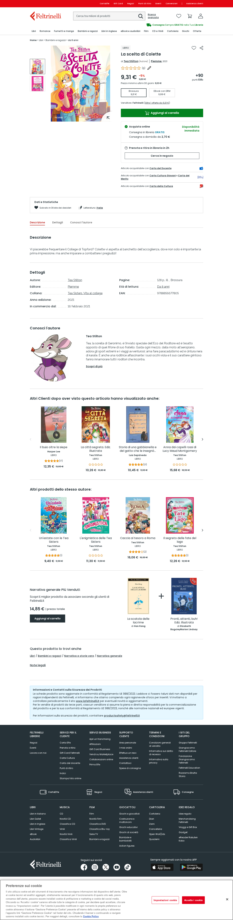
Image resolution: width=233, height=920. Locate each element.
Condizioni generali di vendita (160, 744)
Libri (32, 656)
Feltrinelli (138, 102)
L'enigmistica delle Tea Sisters (96, 540)
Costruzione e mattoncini (126, 820)
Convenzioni (171, 3)
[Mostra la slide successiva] (202, 439)
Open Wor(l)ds (157, 834)
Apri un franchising (99, 739)
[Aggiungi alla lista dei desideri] (194, 48)
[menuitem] (33, 31)
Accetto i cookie (193, 900)
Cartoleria (154, 813)
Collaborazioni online (101, 759)
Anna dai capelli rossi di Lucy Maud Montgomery (180, 449)
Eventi (158, 3)
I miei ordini (125, 747)
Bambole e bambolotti (125, 839)
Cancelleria (155, 829)
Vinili (62, 829)
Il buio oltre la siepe (53, 447)
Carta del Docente (160, 168)
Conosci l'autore (81, 222)
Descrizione (37, 222)
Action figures (127, 845)
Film (91, 813)
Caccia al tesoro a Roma (137, 538)
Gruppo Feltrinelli (188, 742)
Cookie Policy (91, 916)
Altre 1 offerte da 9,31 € (157, 102)
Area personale (127, 742)
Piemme (156, 61)
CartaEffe (104, 3)
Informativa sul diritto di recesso (161, 752)
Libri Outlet (35, 818)
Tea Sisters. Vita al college (85, 293)
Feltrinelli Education (189, 767)
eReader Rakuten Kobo (188, 839)
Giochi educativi (128, 827)
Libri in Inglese (37, 823)
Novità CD (65, 818)
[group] (159, 25)
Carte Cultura (67, 758)
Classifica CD (67, 823)
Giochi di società (128, 832)
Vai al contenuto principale (45, 3)
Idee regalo (185, 813)
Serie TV (93, 834)
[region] (116, 900)
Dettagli (57, 222)
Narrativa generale (109, 656)
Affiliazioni (95, 744)
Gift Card (118, 3)
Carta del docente (70, 763)
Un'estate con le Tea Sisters (53, 540)
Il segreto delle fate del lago (179, 540)
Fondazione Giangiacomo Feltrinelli (187, 759)
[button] (140, 16)
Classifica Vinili (68, 839)
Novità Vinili (66, 834)
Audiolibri (35, 839)
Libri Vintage (36, 829)
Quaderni (154, 839)
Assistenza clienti (194, 3)
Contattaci (125, 763)
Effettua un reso (127, 752)
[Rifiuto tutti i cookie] (227, 899)
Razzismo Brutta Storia (188, 774)
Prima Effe (94, 764)
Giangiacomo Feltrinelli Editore (187, 749)
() (143, 68)
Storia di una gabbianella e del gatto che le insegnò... (138, 449)
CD (61, 813)
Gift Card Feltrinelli (70, 752)
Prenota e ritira (67, 747)
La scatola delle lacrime (138, 621)
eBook (33, 834)
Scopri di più (94, 366)
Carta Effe (65, 742)
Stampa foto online (70, 778)
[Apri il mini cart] (189, 16)
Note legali (38, 665)
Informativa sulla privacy (158, 761)
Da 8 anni (163, 286)
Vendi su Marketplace (101, 754)
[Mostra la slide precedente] (30, 439)
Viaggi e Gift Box (188, 827)
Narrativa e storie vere (79, 656)
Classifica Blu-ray (99, 829)
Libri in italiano (38, 813)
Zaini (152, 823)
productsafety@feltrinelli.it (122, 715)
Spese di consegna (130, 768)
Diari (151, 818)
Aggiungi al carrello (164, 113)
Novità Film (95, 818)
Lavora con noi (38, 752)
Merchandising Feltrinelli (187, 820)
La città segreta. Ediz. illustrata (96, 449)
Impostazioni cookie (165, 900)
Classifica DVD (97, 823)
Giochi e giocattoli (129, 813)
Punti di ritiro (144, 3)
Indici (63, 773)
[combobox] (109, 16)
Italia (99, 207)
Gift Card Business (99, 749)
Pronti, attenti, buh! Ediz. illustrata (184, 621)
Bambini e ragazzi (49, 656)
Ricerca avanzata (153, 16)
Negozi (130, 3)
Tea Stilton (131, 61)
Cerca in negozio (162, 156)
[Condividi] (201, 48)
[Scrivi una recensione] (149, 68)
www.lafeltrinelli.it (87, 701)
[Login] (200, 16)
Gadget (183, 832)
